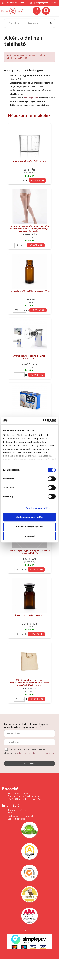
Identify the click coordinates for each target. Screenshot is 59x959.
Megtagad (30, 536)
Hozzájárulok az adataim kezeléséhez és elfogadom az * (29, 752)
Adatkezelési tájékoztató (19, 810)
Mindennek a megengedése (29, 517)
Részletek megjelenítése (38, 508)
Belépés (36, 13)
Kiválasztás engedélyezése (29, 526)
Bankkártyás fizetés (16, 819)
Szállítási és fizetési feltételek (20, 816)
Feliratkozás (29, 763)
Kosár (46, 13)
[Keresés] (51, 23)
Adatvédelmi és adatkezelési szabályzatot (35, 753)
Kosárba (36, 180)
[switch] (51, 478)
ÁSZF (10, 813)
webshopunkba (31, 98)
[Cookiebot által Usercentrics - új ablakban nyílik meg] (43, 420)
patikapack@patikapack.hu (45, 3)
